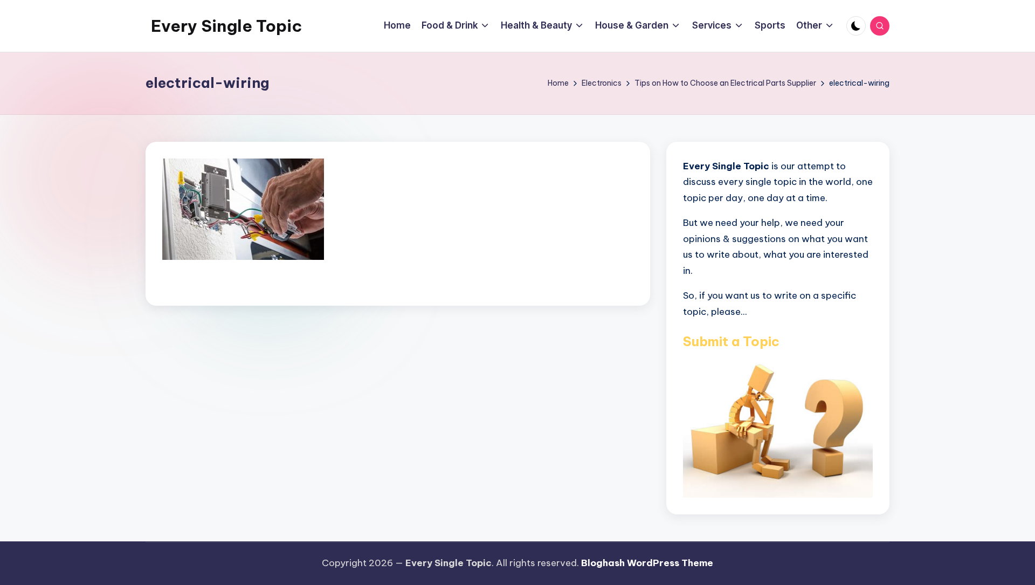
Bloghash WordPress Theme (647, 563)
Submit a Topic (731, 341)
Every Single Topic (226, 26)
